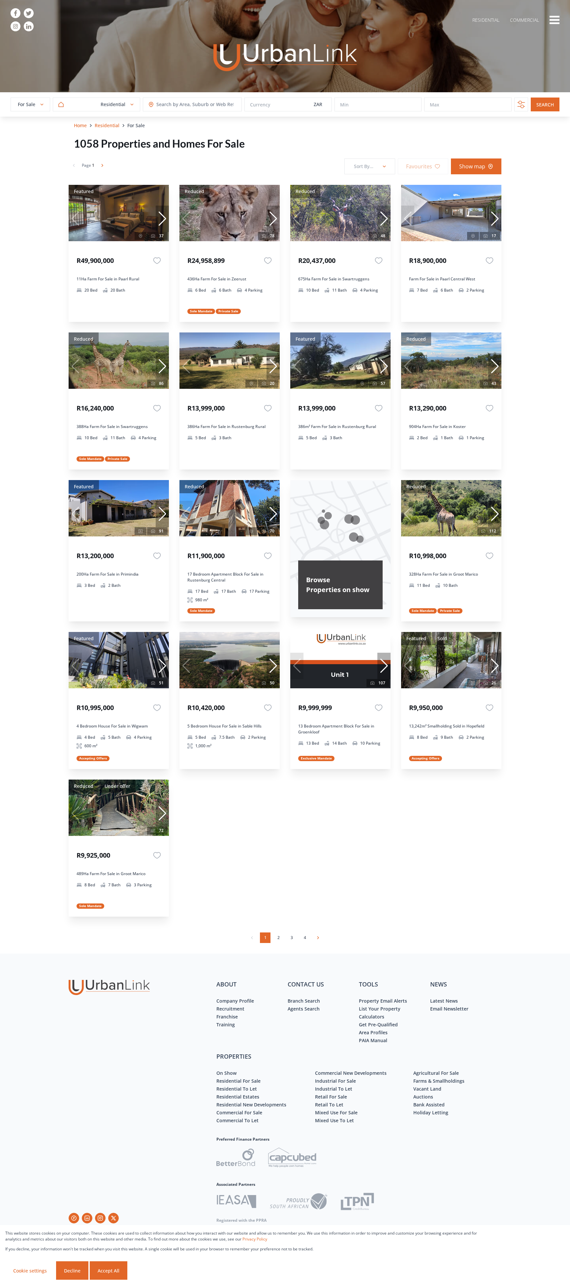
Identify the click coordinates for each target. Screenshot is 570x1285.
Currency (260, 104)
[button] (162, 219)
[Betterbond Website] (235, 1158)
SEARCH (545, 104)
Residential (107, 125)
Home (80, 125)
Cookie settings (30, 1271)
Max (434, 104)
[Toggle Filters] (521, 104)
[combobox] (182, 104)
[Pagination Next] (318, 937)
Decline (72, 1271)
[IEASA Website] (236, 1202)
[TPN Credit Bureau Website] (357, 1202)
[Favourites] (157, 261)
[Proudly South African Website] (298, 1202)
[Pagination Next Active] (102, 165)
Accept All (108, 1271)
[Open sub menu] (554, 20)
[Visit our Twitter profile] (29, 13)
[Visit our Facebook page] (15, 13)
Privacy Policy (254, 1239)
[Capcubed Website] (292, 1158)
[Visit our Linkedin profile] (29, 26)
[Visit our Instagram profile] (15, 26)
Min (344, 104)
